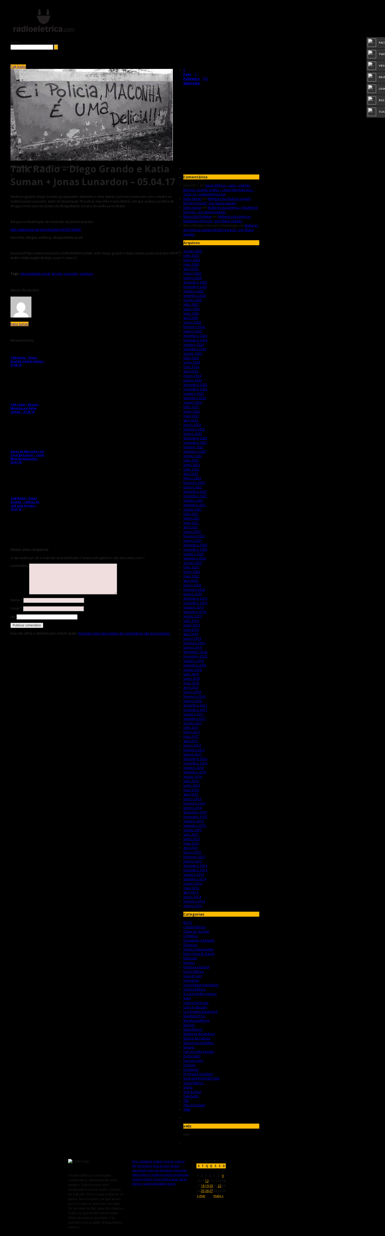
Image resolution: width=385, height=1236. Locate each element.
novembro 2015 (195, 816)
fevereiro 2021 (194, 536)
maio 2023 (191, 416)
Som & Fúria (192, 1092)
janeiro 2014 (192, 906)
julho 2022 (191, 460)
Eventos (189, 962)
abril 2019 (190, 634)
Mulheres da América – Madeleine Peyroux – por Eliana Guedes (220, 209)
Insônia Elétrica (194, 989)
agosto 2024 (192, 353)
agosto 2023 (192, 402)
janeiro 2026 (192, 278)
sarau (175, 1179)
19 (207, 1186)
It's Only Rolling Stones (200, 994)
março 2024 (192, 376)
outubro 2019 (193, 607)
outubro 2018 (193, 661)
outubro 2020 (193, 554)
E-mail (16, 608)
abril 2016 (190, 794)
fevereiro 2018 (194, 696)
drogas (57, 273)
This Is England (194, 1105)
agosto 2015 (192, 830)
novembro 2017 (195, 710)
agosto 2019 (192, 616)
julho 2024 (191, 358)
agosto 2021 (192, 509)
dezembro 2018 (195, 652)
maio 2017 (191, 736)
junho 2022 (191, 465)
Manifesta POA (194, 1016)
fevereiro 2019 (194, 643)
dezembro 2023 (195, 384)
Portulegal (191, 1069)
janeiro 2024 (192, 380)
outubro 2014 (193, 874)
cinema (168, 1161)
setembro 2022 (194, 451)
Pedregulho (192, 1056)
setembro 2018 (194, 665)
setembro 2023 (194, 398)
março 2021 (192, 531)
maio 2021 (191, 523)
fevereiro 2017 (194, 750)
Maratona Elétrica (196, 1020)
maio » (218, 1196)
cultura (180, 1161)
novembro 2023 (195, 389)
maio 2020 (191, 576)
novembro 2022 (195, 442)
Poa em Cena (193, 1060)
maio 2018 (191, 683)
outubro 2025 (193, 291)
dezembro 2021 (195, 491)
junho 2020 (191, 572)
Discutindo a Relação (198, 940)
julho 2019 (191, 621)
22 (219, 1186)
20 (211, 1186)
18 (203, 1186)
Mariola (189, 1025)
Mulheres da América (199, 1034)
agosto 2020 (192, 563)
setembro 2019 (194, 612)
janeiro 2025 (192, 331)
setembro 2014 (194, 879)
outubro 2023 (193, 393)
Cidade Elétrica (194, 927)
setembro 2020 (194, 558)
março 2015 (192, 852)
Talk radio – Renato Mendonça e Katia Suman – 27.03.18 (24, 408)
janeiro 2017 (192, 754)
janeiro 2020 (192, 594)
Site (13, 617)
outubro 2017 (193, 714)
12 (207, 1181)
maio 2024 (191, 367)
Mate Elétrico (192, 1029)
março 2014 (192, 897)
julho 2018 (191, 674)
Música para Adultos (198, 1043)
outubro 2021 (193, 500)
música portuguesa (175, 1175)
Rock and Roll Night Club (201, 1078)
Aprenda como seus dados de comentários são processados (124, 633)
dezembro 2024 (195, 335)
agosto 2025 (192, 300)
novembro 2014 (195, 870)
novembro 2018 (195, 656)
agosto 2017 (192, 723)
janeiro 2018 (192, 701)
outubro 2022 (193, 447)
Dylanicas (190, 945)
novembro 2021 (195, 496)
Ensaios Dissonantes (198, 949)
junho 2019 (191, 625)
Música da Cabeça (196, 1038)
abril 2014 (190, 892)
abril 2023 (190, 420)
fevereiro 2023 (194, 429)
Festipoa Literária (196, 967)
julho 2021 (191, 514)
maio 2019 (191, 629)
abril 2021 (190, 527)
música (156, 1175)
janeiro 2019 (192, 647)
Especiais (190, 958)
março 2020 (192, 585)
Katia (187, 998)
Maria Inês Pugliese (197, 216)
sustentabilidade (155, 1183)
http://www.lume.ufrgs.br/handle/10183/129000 (45, 229)
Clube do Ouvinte (196, 931)
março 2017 (192, 745)
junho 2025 (191, 309)
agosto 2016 (192, 776)
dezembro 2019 (195, 598)
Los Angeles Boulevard (200, 1011)
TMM (186, 1109)
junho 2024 (191, 362)
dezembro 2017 (195, 705)
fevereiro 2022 (194, 482)
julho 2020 (191, 567)
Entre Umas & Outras (198, 953)
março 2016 (192, 799)
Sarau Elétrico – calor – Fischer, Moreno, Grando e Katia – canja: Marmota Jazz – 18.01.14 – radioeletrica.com (218, 189)
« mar (201, 1196)
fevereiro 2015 (194, 857)
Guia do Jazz (192, 976)
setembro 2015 (194, 825)
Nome (16, 600)
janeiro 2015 (192, 861)
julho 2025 (191, 304)
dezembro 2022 (195, 438)
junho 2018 (191, 678)
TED (186, 1100)
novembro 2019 (195, 603)
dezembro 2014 (195, 865)
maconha (71, 273)
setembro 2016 (194, 772)
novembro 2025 (195, 287)
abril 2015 (190, 848)
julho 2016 (191, 781)
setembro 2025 (194, 295)
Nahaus (189, 1047)
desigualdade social (35, 273)
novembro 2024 (195, 340)
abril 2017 (190, 741)
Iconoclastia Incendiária (200, 985)
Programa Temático (198, 1074)
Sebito (188, 1087)
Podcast (189, 1065)
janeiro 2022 (192, 487)
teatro (171, 1183)
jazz (151, 1170)
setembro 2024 (194, 349)
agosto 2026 (192, 251)
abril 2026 (190, 269)
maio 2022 (191, 469)
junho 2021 (191, 518)
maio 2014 (191, 888)
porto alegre (161, 1179)
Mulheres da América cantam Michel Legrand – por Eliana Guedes (217, 200)
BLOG (187, 922)
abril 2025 (190, 318)
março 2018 (192, 692)
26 (207, 1191)
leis (157, 1170)
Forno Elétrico (193, 971)
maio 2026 (191, 264)
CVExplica (190, 936)
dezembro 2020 (195, 545)
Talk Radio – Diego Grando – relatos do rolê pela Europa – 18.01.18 (24, 503)
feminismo (144, 1166)
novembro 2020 (195, 549)
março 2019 (192, 638)
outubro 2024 (193, 344)
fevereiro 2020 (194, 589)
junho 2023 (191, 411)
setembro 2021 (194, 505)
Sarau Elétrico (193, 1083)
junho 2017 (191, 732)
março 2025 (192, 322)
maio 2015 (191, 843)
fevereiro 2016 (194, 803)
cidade (158, 1161)
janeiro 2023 (192, 433)
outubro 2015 (193, 821)
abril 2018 (190, 687)
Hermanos (191, 980)
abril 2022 (190, 474)
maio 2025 (191, 313)
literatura (166, 1170)
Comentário (19, 566)
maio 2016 (191, 790)
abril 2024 (190, 371)
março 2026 (192, 273)
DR (134, 1166)
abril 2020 (190, 580)
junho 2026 (191, 260)
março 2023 (192, 425)
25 (203, 1191)
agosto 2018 (192, 670)
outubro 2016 (193, 767)
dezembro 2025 (195, 282)
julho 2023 (191, 407)
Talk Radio (18, 66)
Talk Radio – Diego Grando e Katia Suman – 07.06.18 (27, 361)
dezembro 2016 (195, 759)
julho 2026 (191, 255)
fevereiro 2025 (194, 327)
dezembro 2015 (195, 812)
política (147, 1179)
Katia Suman (19, 324)
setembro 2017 (194, 719)
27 (211, 1191)
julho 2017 (191, 727)
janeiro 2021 (192, 540)
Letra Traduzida (195, 1007)
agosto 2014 (192, 883)
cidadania (145, 1161)
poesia (136, 1179)
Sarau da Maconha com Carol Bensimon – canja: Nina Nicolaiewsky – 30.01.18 (27, 457)
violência (86, 273)
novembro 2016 (195, 763)
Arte (135, 1161)
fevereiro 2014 (194, 901)
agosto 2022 (192, 456)
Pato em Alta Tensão (198, 1051)
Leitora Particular (196, 1002)
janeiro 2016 (192, 808)
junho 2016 (191, 785)
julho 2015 (191, 834)
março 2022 (192, 478)
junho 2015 (191, 839)
